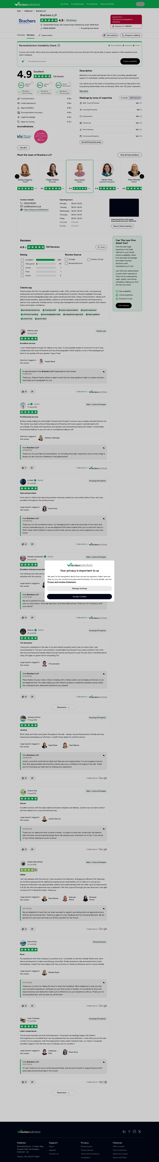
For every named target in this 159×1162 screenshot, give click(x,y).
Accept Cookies (79, 596)
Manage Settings (79, 588)
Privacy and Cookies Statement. (61, 582)
